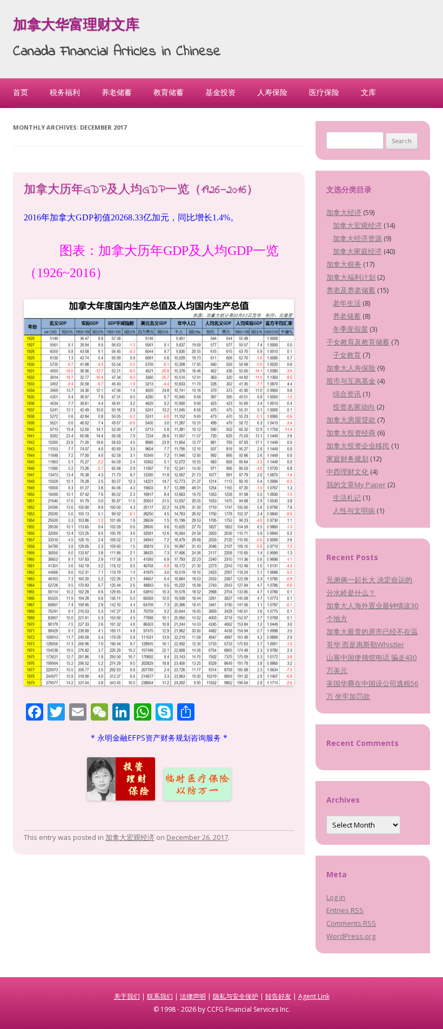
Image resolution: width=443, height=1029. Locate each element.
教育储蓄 (168, 92)
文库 (368, 92)
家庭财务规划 (347, 458)
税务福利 (65, 92)
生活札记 (347, 497)
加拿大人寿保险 (350, 368)
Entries (345, 910)
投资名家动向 (354, 407)
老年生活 (347, 303)
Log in (335, 897)
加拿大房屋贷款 (350, 420)
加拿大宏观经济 (130, 837)
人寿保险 (272, 92)
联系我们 (160, 996)
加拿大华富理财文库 (76, 26)
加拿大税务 (343, 264)
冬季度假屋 (350, 329)
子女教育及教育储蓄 (358, 342)
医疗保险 (324, 92)
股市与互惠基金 (350, 381)
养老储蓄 (117, 92)
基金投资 (220, 92)
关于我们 (127, 996)
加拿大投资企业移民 (358, 445)
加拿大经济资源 (357, 238)
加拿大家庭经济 (357, 251)
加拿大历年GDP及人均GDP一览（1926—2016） (141, 190)
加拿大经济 (343, 212)
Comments (351, 923)
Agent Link (314, 996)
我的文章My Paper (356, 484)
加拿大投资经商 (350, 433)
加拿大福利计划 (350, 277)
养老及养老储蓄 (350, 290)
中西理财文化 (347, 471)
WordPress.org (350, 936)
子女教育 (347, 355)
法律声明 (193, 996)
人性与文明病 (354, 510)
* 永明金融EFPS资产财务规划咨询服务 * (159, 737)
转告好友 (278, 996)
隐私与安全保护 (235, 996)
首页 (20, 92)
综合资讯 (347, 394)
